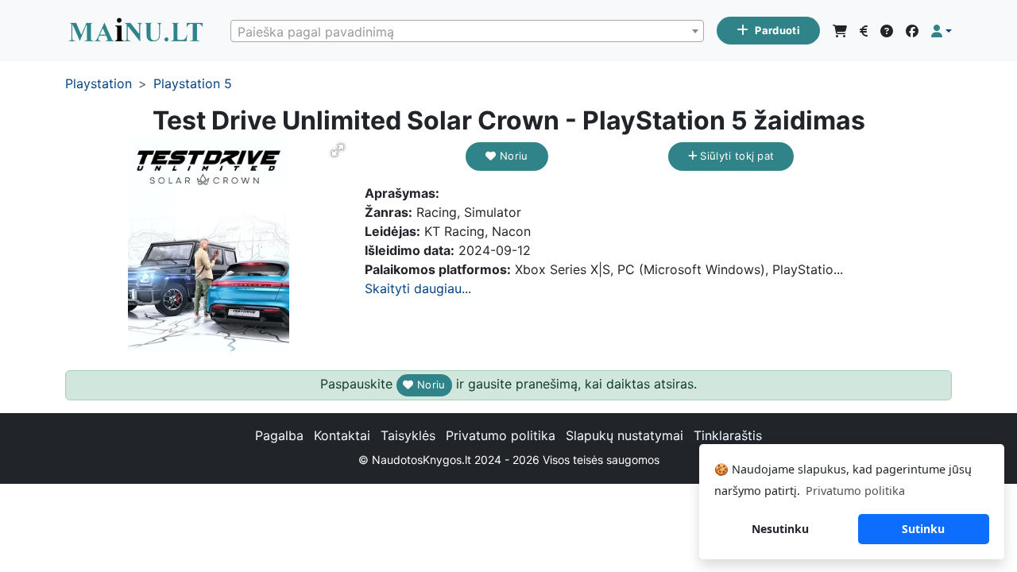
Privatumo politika (500, 435)
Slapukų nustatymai (624, 435)
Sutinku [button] (923, 528)
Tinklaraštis (728, 435)
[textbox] (467, 32)
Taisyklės (408, 435)
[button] (941, 31)
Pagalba (279, 435)
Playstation (98, 83)
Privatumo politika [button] (855, 490)
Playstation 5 (192, 83)
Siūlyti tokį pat (735, 155)
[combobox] (467, 31)
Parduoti (777, 30)
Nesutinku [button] (780, 528)
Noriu (512, 155)
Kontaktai (342, 435)
